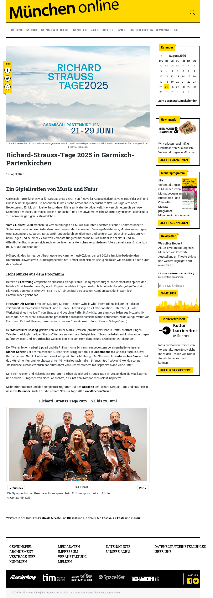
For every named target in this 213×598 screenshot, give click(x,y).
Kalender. (24, 391)
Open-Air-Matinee (24, 303)
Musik (32, 30)
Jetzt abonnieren (174, 223)
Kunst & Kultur (55, 30)
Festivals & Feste (49, 518)
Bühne (17, 30)
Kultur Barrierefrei (175, 370)
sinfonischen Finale (128, 356)
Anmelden (168, 293)
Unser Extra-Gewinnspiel (154, 30)
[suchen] (192, 12)
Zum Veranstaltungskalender (177, 100)
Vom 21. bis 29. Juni (19, 225)
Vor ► (143, 488)
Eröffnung (26, 282)
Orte (106, 30)
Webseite (88, 386)
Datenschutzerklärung (182, 273)
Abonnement (21, 551)
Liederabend (102, 352)
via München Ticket (97, 391)
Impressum (68, 551)
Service (119, 30)
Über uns (163, 551)
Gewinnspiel (20, 546)
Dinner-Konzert (16, 352)
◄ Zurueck (16, 488)
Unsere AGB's (118, 551)
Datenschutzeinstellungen (180, 546)
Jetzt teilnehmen (174, 159)
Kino (77, 30)
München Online (30, 592)
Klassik (72, 518)
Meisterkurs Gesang (24, 330)
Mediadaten (69, 546)
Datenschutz (118, 546)
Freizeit (91, 30)
